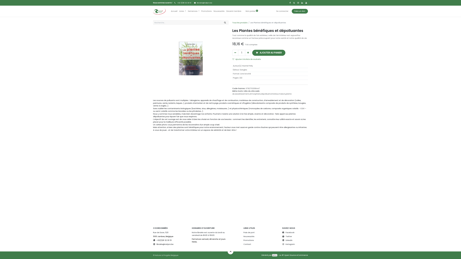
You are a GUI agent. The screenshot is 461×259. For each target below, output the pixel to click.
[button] (268, 53)
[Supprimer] (235, 53)
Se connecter (282, 11)
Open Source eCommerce (296, 255)
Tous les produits (240, 22)
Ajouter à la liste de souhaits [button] (248, 59)
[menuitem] (174, 11)
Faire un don (299, 11)
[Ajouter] (248, 53)
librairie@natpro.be (204, 3)
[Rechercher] (225, 22)
